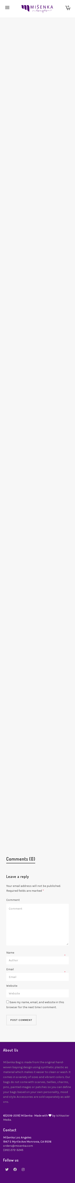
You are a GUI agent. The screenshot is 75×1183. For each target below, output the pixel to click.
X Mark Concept (26, 557)
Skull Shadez (24, 694)
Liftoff (19, 831)
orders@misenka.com (18, 1146)
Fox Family (22, 145)
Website (11, 986)
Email (10, 969)
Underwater (23, 282)
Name (10, 952)
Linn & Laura (24, 419)
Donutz (19, 213)
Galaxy (19, 625)
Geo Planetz (23, 76)
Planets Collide (26, 762)
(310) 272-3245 (13, 1150)
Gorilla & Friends (27, 488)
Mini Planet (22, 350)
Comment (13, 900)
